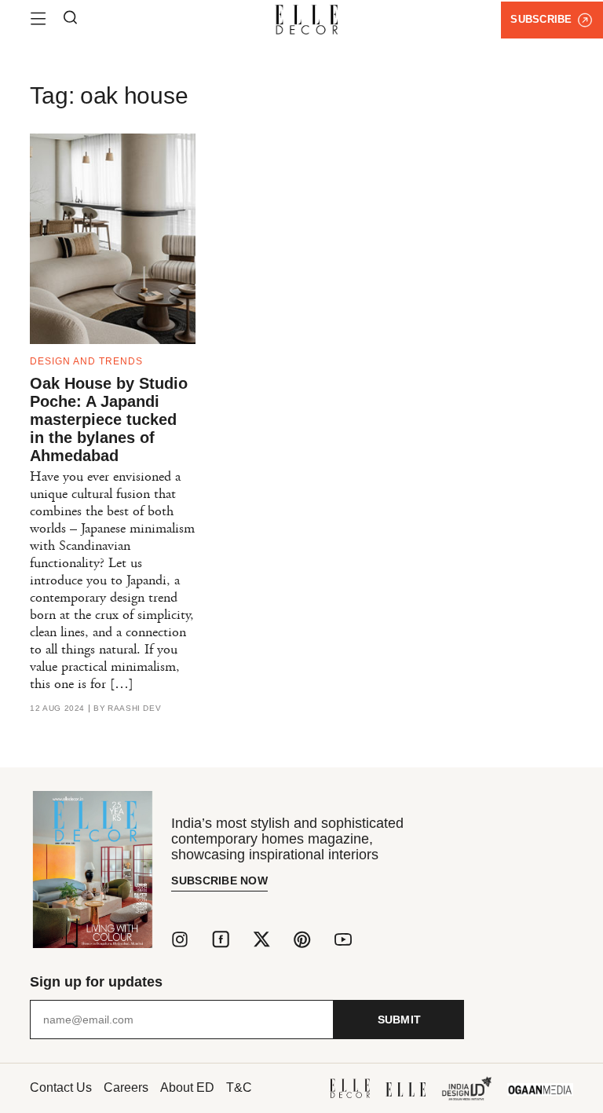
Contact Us (61, 1087)
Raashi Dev (134, 708)
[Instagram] (179, 939)
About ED (187, 1087)
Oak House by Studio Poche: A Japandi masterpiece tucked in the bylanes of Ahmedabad (109, 419)
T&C (239, 1087)
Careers (126, 1087)
